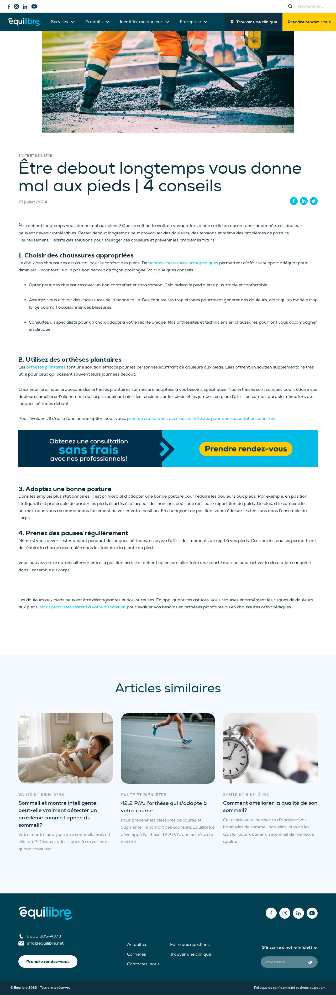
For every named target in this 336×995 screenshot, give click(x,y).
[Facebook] (9, 6)
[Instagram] (16, 6)
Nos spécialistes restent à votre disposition (83, 607)
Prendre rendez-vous (309, 22)
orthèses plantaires (45, 367)
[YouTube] (34, 6)
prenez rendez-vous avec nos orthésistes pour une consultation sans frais (201, 418)
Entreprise (190, 21)
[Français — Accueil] (24, 22)
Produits (94, 21)
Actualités (137, 944)
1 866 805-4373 (44, 936)
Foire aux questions (190, 944)
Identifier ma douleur (141, 21)
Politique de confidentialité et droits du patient (290, 988)
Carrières (136, 954)
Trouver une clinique (256, 22)
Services (59, 21)
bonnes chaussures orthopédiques (183, 263)
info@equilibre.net (45, 943)
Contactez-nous (143, 964)
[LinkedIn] (25, 6)
